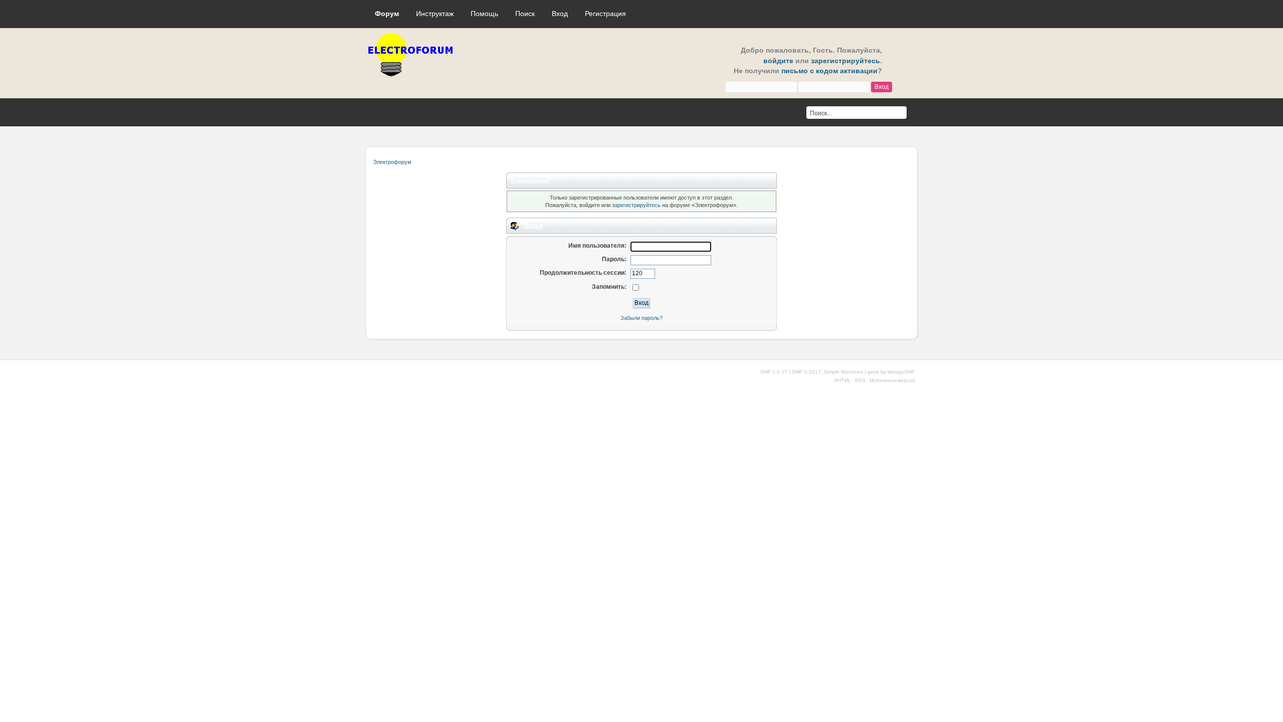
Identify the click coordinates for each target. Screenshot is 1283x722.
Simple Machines (843, 372)
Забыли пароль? (641, 318)
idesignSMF (901, 372)
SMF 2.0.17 (773, 372)
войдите (778, 61)
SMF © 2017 (806, 372)
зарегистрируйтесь (845, 61)
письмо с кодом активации (829, 71)
